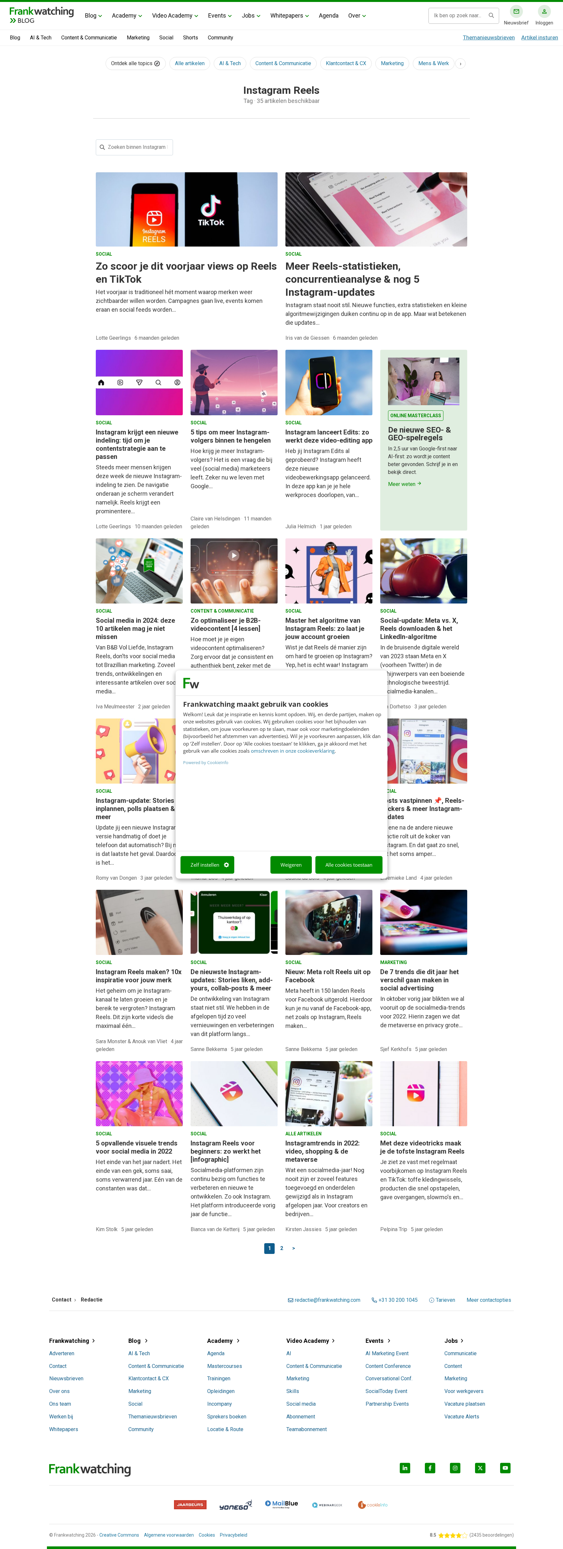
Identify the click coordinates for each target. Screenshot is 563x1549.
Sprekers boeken (226, 1417)
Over (354, 15)
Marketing (138, 38)
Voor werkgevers (464, 1391)
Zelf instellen (205, 864)
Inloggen (544, 22)
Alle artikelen (190, 63)
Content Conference (388, 1366)
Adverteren (61, 1353)
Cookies (207, 1535)
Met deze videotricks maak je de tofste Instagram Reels (422, 1147)
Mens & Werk (433, 63)
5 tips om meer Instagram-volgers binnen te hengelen (231, 436)
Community (220, 38)
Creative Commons (119, 1535)
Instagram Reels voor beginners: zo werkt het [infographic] (226, 1151)
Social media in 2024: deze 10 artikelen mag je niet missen (135, 629)
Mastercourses (224, 1366)
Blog (90, 15)
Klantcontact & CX (346, 63)
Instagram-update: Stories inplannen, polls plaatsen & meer (135, 809)
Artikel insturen (539, 37)
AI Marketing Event (387, 1353)
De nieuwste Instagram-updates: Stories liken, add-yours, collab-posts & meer (232, 980)
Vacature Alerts (461, 1417)
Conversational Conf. (389, 1378)
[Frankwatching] (42, 11)
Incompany (219, 1404)
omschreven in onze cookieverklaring (293, 751)
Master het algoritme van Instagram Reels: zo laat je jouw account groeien (324, 629)
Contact (57, 1366)
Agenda (329, 15)
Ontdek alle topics (132, 63)
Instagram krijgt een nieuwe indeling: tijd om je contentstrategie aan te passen (137, 444)
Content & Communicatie (89, 38)
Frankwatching (69, 1340)
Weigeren (291, 864)
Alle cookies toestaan (348, 864)
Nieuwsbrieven (66, 1378)
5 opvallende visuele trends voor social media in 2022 (137, 1147)
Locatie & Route (225, 1429)
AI (288, 1353)
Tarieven (445, 1300)
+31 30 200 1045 (398, 1300)
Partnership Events (387, 1404)
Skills (292, 1391)
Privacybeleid (233, 1535)
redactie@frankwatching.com (327, 1300)
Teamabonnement (306, 1429)
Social (166, 38)
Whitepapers (286, 15)
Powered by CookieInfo (205, 762)
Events (217, 15)
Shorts (190, 38)
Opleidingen (221, 1391)
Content (453, 1366)
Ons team (60, 1404)
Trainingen (218, 1378)
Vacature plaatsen (464, 1404)
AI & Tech (40, 38)
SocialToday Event (386, 1391)
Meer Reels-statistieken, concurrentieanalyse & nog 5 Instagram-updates (352, 279)
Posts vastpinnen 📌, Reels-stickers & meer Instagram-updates (422, 809)
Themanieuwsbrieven (489, 37)
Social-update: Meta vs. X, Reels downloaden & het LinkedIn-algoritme (419, 629)
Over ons (59, 1391)
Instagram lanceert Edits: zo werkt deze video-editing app (328, 436)
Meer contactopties (489, 1300)
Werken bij (61, 1417)
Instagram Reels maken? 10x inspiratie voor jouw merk (138, 976)
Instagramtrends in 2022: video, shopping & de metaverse (322, 1151)
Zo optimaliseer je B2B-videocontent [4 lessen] (226, 624)
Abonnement (300, 1417)
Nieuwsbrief (516, 22)
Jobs (248, 15)
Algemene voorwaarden (169, 1535)
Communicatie (460, 1353)
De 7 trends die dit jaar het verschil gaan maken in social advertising (419, 980)
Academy (124, 15)
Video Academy (172, 15)
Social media (301, 1404)
